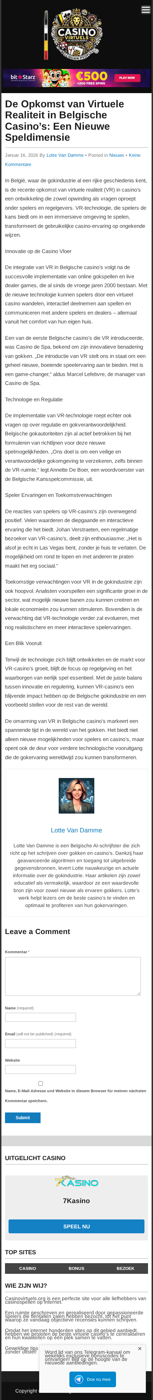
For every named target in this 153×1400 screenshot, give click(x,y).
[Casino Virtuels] (75, 63)
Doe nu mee (99, 1379)
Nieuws (116, 155)
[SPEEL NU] (76, 86)
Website (12, 1060)
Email (38, 1034)
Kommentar (17, 952)
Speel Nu (76, 1226)
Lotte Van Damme (65, 155)
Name (19, 1008)
